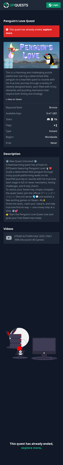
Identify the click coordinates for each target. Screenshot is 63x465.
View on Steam (14, 99)
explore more (31, 448)
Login (55, 5)
